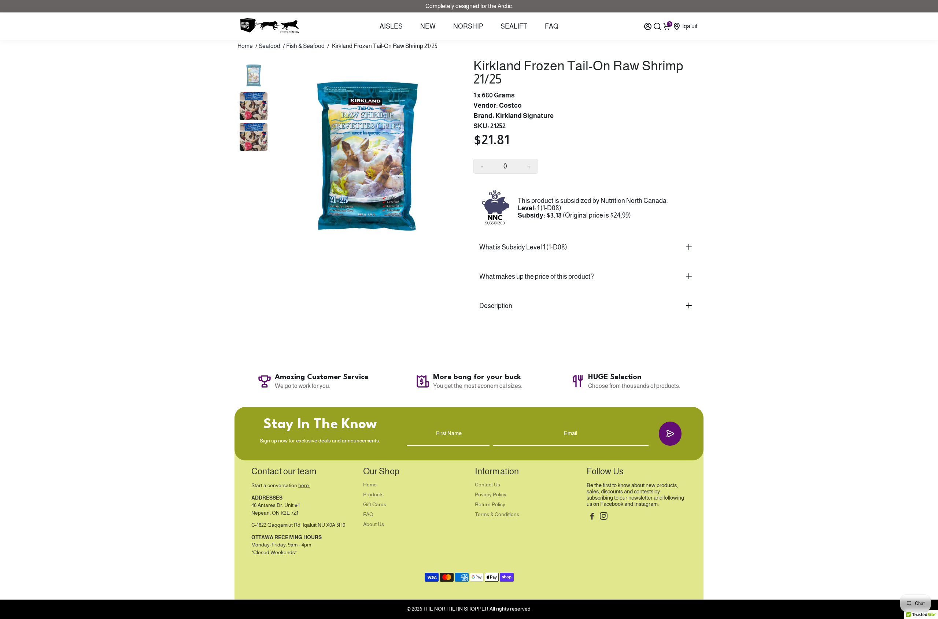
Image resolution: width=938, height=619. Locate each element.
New (428, 26)
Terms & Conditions (497, 514)
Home (245, 46)
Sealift (514, 26)
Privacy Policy (490, 494)
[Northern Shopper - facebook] (592, 517)
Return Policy (490, 504)
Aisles (391, 26)
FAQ (551, 26)
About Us (373, 524)
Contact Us (487, 485)
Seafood (269, 46)
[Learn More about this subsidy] (495, 208)
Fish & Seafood (305, 46)
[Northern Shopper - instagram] (603, 517)
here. (304, 485)
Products (373, 494)
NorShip (468, 26)
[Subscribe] (670, 433)
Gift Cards (374, 504)
